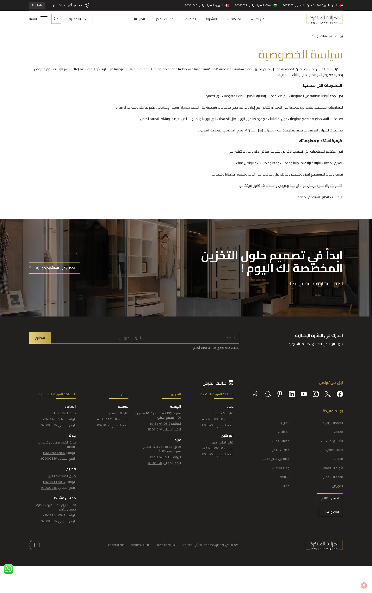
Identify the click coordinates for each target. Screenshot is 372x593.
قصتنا (285, 486)
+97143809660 (212, 419)
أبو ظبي (227, 435)
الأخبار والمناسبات (332, 441)
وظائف (338, 432)
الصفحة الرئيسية (333, 423)
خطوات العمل (280, 450)
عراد (178, 439)
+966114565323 (54, 419)
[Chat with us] (8, 569)
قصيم (71, 469)
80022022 (102, 425)
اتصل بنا (139, 19)
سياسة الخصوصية (140, 545)
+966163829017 (54, 482)
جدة (72, 435)
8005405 (208, 425)
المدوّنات (283, 432)
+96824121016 (107, 419)
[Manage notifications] (364, 585)
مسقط (122, 406)
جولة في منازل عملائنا (275, 459)
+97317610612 (160, 423)
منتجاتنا (338, 459)
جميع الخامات (280, 468)
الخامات (190, 19)
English (37, 5)
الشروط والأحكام (202, 347)
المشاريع (212, 19)
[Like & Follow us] (340, 394)
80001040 (155, 429)
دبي (230, 406)
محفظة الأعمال (332, 477)
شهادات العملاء (332, 468)
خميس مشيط (65, 498)
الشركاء (284, 477)
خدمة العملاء (280, 441)
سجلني (40, 338)
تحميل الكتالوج (330, 498)
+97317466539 (160, 457)
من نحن (259, 19)
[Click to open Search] (56, 19)
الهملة (175, 406)
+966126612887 (54, 452)
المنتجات (236, 19)
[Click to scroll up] (34, 545)
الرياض (70, 406)
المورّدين (337, 486)
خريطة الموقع (116, 545)
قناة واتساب (331, 512)
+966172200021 (54, 515)
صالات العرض (164, 19)
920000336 (49, 425)
